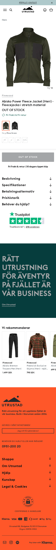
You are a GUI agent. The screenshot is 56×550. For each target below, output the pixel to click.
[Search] (10, 9)
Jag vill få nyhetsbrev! (28, 431)
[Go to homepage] (28, 9)
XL (18, 139)
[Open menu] (5, 10)
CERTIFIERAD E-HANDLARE (28, 511)
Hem (4, 19)
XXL (25, 139)
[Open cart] (51, 9)
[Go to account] (45, 10)
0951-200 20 (11, 446)
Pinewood (7, 95)
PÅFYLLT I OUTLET (28, 2)
